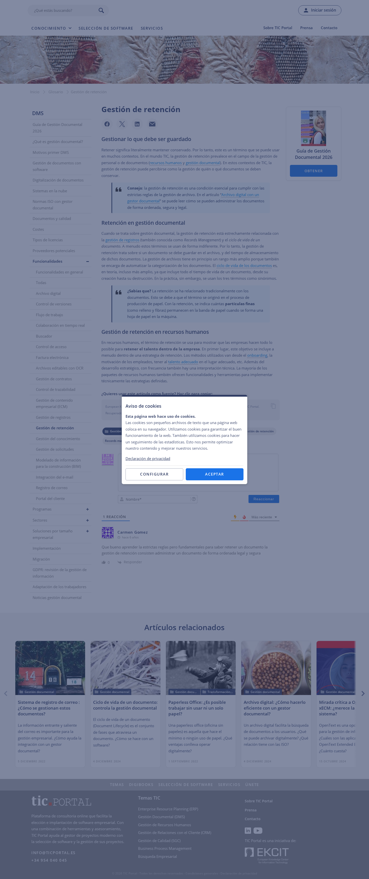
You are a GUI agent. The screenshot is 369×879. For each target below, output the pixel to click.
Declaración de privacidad (148, 458)
